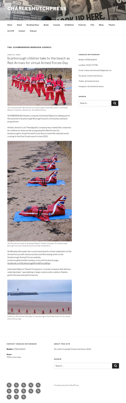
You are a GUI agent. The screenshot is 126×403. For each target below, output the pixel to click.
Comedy (56, 25)
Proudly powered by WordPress (66, 385)
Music (101, 25)
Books (46, 25)
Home (9, 25)
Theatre (112, 25)
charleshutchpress (37, 8)
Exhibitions (69, 25)
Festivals (82, 25)
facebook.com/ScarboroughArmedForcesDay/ (28, 263)
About (19, 25)
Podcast (33, 31)
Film (92, 25)
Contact (22, 31)
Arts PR (10, 31)
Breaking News (33, 25)
